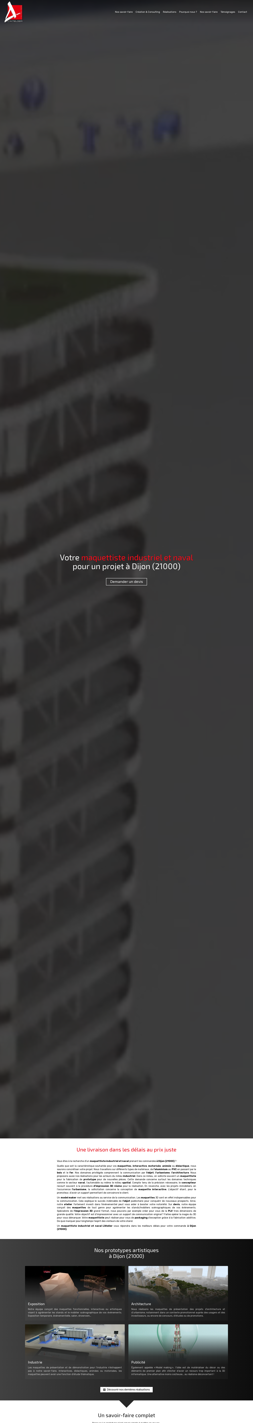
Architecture (141, 1304)
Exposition (36, 1304)
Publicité (138, 1362)
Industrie (35, 1362)
